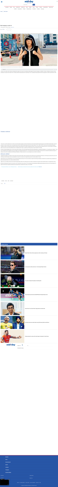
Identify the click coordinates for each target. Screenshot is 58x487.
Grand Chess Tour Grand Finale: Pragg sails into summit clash (35, 308)
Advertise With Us (22, 482)
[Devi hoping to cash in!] (4, 482)
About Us (18, 482)
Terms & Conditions (32, 482)
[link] (2, 479)
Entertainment (18, 7)
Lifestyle (30, 7)
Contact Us (37, 482)
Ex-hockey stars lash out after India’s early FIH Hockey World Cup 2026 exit (37, 322)
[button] (5, 2)
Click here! (40, 166)
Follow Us (9, 29)
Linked (5, 29)
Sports (27, 7)
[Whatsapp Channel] (6, 31)
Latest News (7, 7)
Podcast (37, 7)
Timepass (40, 7)
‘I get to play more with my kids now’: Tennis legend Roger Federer (35, 266)
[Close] (9, 479)
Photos (34, 7)
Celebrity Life (23, 7)
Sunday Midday (8, 472)
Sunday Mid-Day (45, 7)
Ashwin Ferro (12, 27)
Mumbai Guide (51, 7)
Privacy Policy (27, 482)
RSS (40, 482)
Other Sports (6, 11)
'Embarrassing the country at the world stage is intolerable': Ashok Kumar (37, 336)
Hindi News (2, 475)
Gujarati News (31, 475)
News (14, 7)
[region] (29, 18)
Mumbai (11, 7)
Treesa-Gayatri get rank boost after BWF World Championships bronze (36, 294)
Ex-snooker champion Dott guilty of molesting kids (33, 280)
